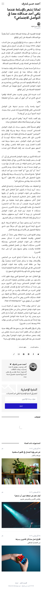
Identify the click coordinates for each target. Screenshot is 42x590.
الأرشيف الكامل (23, 583)
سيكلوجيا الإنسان (34, 347)
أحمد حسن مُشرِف (31, 3)
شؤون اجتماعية (22, 347)
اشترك (21, 406)
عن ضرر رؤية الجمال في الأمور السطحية (26, 452)
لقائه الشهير (17, 42)
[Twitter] (10, 364)
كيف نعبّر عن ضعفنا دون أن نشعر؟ (27, 495)
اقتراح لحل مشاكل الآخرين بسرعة (27, 539)
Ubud (14, 586)
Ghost (10, 586)
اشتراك (16, 583)
